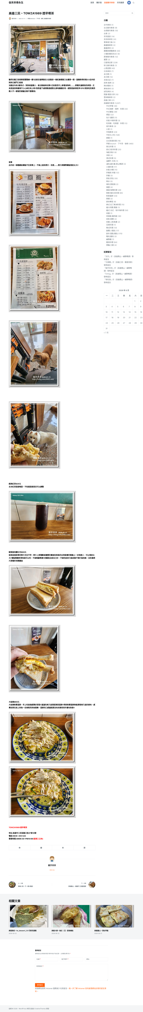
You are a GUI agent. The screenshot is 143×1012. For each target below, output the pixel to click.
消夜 (108, 155)
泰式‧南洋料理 (111, 149)
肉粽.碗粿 (110, 219)
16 (141, 312)
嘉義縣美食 (108, 45)
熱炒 (108, 181)
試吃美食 (107, 92)
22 (135, 318)
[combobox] (117, 13)
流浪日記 (107, 80)
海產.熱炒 (110, 152)
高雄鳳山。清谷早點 (101, 931)
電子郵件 (64, 959)
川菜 (108, 129)
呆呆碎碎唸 (108, 39)
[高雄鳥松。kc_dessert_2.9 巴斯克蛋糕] (29, 916)
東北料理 (109, 147)
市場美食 (109, 132)
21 (130, 318)
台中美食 (107, 25)
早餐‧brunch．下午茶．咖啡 (35, 18)
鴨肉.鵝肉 (110, 236)
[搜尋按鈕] (132, 13)
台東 (105, 34)
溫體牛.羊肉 (110, 161)
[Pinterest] (63, 847)
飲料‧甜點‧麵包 (112, 234)
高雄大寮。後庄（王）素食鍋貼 (62, 931)
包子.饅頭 (110, 118)
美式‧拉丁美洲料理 (113, 205)
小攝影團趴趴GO (110, 54)
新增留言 (39, 966)
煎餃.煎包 (110, 178)
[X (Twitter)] (41, 847)
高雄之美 (107, 100)
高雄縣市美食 (109, 3)
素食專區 (109, 202)
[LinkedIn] (84, 847)
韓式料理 (109, 228)
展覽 (105, 60)
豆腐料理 (109, 225)
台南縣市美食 (109, 31)
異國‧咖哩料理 (111, 190)
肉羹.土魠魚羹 (111, 222)
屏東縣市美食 (109, 57)
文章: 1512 (52, 870)
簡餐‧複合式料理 (112, 193)
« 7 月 (106, 333)
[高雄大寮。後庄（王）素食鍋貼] (71, 916)
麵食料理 (109, 242)
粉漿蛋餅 (109, 196)
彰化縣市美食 (109, 65)
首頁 (92, 3)
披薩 (108, 138)
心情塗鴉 (107, 68)
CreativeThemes (40, 1009)
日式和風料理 (111, 141)
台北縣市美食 (109, 28)
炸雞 (108, 176)
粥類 (108, 199)
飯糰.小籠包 (110, 231)
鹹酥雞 (108, 239)
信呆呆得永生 (16, 2)
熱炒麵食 (107, 86)
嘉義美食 (107, 48)
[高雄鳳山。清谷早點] (114, 916)
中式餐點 (109, 112)
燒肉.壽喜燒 (110, 184)
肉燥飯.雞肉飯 (111, 216)
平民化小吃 (110, 135)
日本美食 (107, 71)
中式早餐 (109, 106)
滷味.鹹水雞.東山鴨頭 (114, 164)
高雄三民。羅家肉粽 (124, 262)
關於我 (99, 3)
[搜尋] (133, 2)
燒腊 (108, 187)
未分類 (106, 74)
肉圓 (108, 213)
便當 (108, 115)
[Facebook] (129, 2)
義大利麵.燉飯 (111, 207)
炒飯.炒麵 (110, 170)
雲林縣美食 (108, 97)
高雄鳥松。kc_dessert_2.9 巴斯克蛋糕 (22, 931)
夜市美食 (109, 126)
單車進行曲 (108, 42)
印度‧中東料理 (111, 120)
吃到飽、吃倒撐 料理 (115, 123)
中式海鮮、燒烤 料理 (115, 109)
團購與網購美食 (110, 51)
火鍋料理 (109, 167)
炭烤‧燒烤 (107, 83)
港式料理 (109, 158)
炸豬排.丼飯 (110, 173)
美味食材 (107, 89)
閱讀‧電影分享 (109, 94)
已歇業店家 (108, 63)
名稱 (38, 959)
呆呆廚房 (120, 3)
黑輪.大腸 (110, 245)
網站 (87, 959)
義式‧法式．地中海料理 (115, 210)
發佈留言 (40, 985)
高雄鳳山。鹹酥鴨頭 (122, 256)
